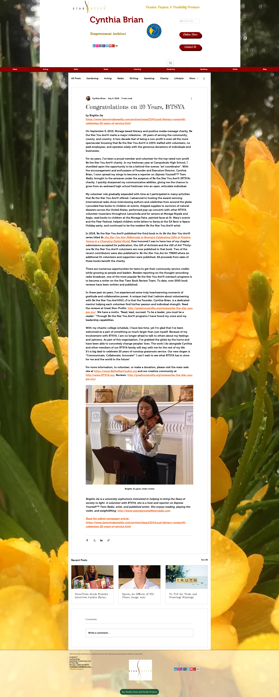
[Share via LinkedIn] (101, 540)
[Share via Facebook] (87, 540)
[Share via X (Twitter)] (94, 540)
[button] (204, 78)
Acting (108, 78)
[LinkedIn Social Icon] (94, 45)
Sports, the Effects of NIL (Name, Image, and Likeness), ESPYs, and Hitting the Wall (138, 595)
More (192, 78)
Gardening (92, 78)
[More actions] (191, 98)
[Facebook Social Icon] (100, 45)
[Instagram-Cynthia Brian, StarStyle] (97, 45)
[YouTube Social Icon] (110, 45)
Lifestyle (179, 78)
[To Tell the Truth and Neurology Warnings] (187, 577)
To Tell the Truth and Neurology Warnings (183, 595)
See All (204, 560)
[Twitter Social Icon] (107, 45)
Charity (164, 78)
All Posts (76, 78)
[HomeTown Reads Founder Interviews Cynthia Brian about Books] (92, 577)
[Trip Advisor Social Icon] (116, 45)
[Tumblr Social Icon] (103, 45)
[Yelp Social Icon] (113, 45)
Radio (120, 78)
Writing (134, 78)
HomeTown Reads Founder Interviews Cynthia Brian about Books (91, 595)
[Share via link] (108, 540)
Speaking (149, 78)
